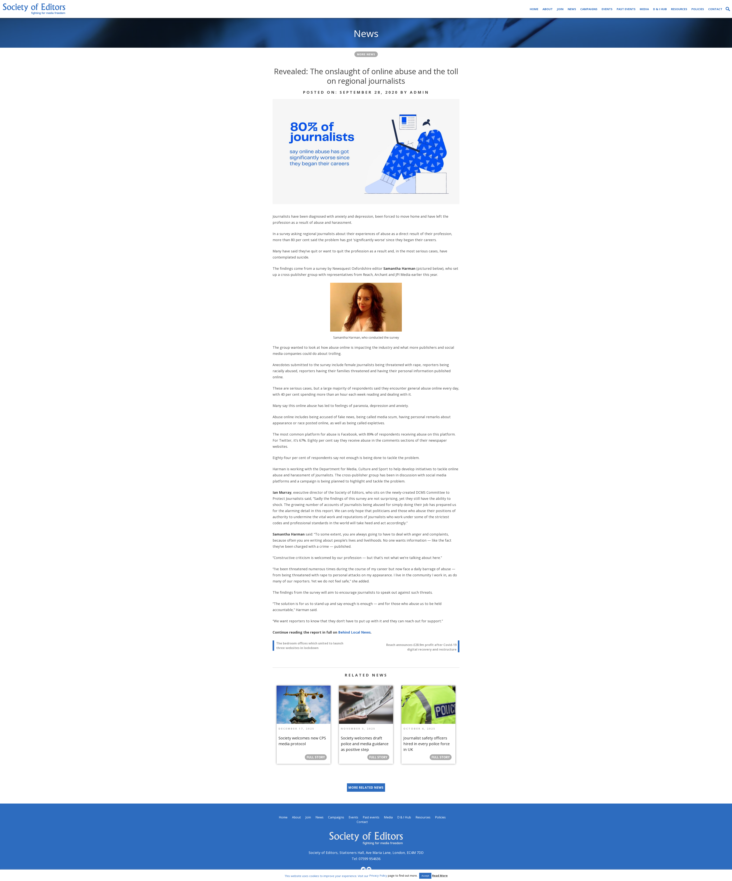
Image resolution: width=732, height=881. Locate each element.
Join (560, 9)
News (572, 9)
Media (644, 9)
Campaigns (588, 9)
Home (534, 9)
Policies (697, 9)
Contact (715, 9)
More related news (366, 787)
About (548, 9)
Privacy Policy (378, 875)
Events (607, 9)
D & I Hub (660, 9)
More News (366, 54)
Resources (679, 9)
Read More (440, 875)
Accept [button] (425, 875)
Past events (626, 9)
